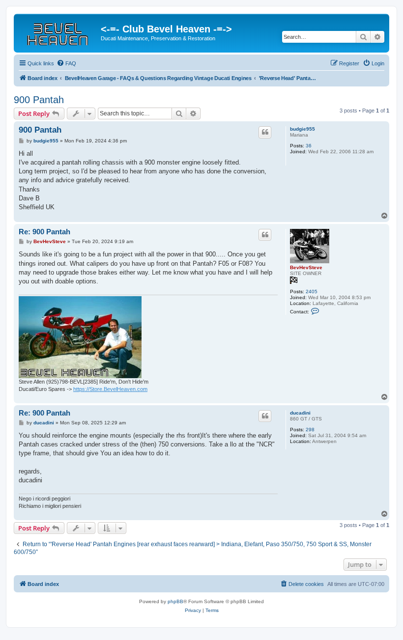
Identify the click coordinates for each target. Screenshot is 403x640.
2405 (311, 291)
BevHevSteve (306, 267)
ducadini (300, 413)
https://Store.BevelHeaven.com (110, 389)
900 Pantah (39, 99)
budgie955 (302, 129)
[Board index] (58, 32)
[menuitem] (66, 63)
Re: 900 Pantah (44, 231)
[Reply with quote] (265, 132)
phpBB (175, 601)
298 (310, 429)
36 (309, 145)
